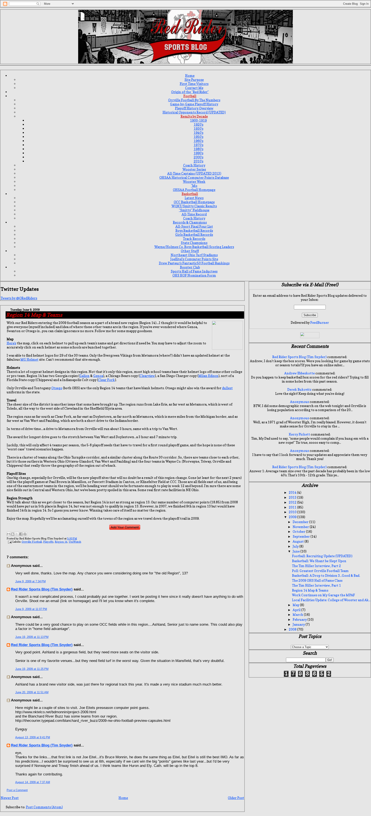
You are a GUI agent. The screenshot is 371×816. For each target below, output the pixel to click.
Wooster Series (194, 169)
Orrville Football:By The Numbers (194, 100)
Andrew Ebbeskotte (299, 373)
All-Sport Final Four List (194, 226)
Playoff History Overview (194, 108)
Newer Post (10, 798)
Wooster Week (194, 182)
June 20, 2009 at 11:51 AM (32, 692)
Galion (84, 376)
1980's (198, 149)
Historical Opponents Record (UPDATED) (194, 112)
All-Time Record (194, 214)
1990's (198, 153)
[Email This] (8, 534)
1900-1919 (198, 120)
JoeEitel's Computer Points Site (194, 259)
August (298, 541)
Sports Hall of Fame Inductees (194, 271)
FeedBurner (319, 323)
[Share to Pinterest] (25, 534)
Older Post (236, 798)
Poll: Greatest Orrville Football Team (320, 571)
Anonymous (299, 402)
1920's (198, 125)
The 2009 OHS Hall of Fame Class (317, 580)
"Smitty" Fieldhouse (194, 210)
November (301, 527)
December (301, 522)
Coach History (194, 165)
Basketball (190, 194)
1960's (198, 141)
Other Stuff (190, 251)
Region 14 (61, 541)
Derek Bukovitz (299, 390)
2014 (293, 493)
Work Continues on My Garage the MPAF (323, 595)
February (300, 620)
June (296, 551)
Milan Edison (208, 376)
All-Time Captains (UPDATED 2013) (194, 173)
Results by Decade (194, 116)
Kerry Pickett (299, 434)
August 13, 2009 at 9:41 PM (32, 737)
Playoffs (48, 541)
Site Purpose (194, 80)
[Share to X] (17, 534)
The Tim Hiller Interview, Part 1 (316, 585)
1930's (198, 129)
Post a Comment (17, 790)
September (301, 536)
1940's (198, 133)
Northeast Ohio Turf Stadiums (194, 255)
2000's (198, 157)
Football (189, 96)
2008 (293, 629)
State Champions (194, 243)
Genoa (98, 376)
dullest (227, 388)
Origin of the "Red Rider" (190, 92)
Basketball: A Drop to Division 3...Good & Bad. (326, 576)
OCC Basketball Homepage (194, 202)
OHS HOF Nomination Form (194, 275)
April (297, 610)
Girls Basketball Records (194, 235)
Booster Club (190, 267)
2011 (293, 507)
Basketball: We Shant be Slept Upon (319, 561)
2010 (293, 512)
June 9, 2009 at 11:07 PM (31, 609)
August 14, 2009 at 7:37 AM (32, 782)
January (299, 624)
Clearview (147, 376)
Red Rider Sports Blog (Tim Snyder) (42, 589)
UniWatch (75, 541)
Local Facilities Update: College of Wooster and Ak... (331, 600)
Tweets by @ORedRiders (19, 298)
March (298, 615)
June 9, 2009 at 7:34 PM (30, 581)
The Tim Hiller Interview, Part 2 (316, 566)
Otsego (56, 388)
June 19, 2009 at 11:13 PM (32, 637)
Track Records (194, 239)
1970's (198, 145)
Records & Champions (190, 222)
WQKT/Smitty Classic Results (194, 206)
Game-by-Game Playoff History (194, 104)
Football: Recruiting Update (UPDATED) (322, 556)
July (296, 546)
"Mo (194, 186)
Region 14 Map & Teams (310, 590)
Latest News (194, 198)
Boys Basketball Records (194, 231)
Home (190, 76)
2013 (293, 497)
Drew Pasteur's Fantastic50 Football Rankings (194, 263)
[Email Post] (9, 541)
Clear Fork (106, 380)
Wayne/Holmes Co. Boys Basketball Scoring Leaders (194, 247)
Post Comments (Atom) (44, 807)
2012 (293, 502)
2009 (293, 517)
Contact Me (194, 88)
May (296, 605)
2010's (198, 161)
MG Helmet (29, 359)
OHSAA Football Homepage (194, 190)
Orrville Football (32, 541)
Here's (11, 343)
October (299, 532)
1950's (198, 137)
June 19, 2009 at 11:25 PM (32, 669)
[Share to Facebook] (21, 534)
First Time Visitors (194, 84)
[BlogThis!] (13, 534)
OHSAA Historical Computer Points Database (194, 178)
